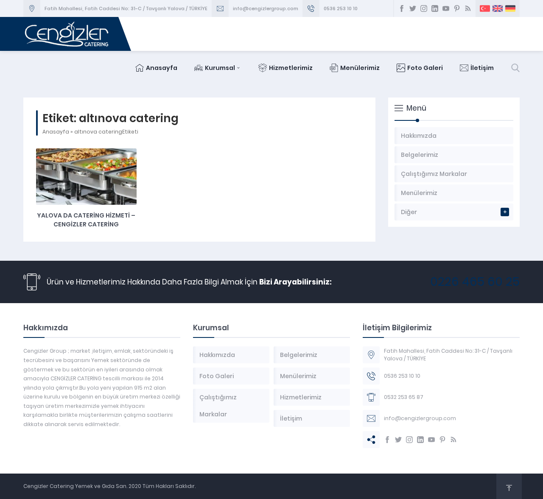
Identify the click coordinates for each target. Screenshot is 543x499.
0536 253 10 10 (341, 8)
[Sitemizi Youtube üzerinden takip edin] (445, 8)
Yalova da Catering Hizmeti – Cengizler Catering (86, 220)
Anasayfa (161, 68)
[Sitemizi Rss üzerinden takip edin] (468, 8)
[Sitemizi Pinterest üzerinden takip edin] (456, 8)
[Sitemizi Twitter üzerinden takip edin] (412, 8)
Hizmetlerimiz (291, 68)
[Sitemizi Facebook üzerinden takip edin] (401, 8)
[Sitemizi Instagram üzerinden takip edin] (423, 8)
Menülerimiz (360, 68)
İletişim (482, 68)
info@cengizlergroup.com (265, 8)
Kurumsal (220, 68)
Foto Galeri (425, 68)
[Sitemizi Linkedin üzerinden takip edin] (434, 8)
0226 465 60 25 (475, 281)
